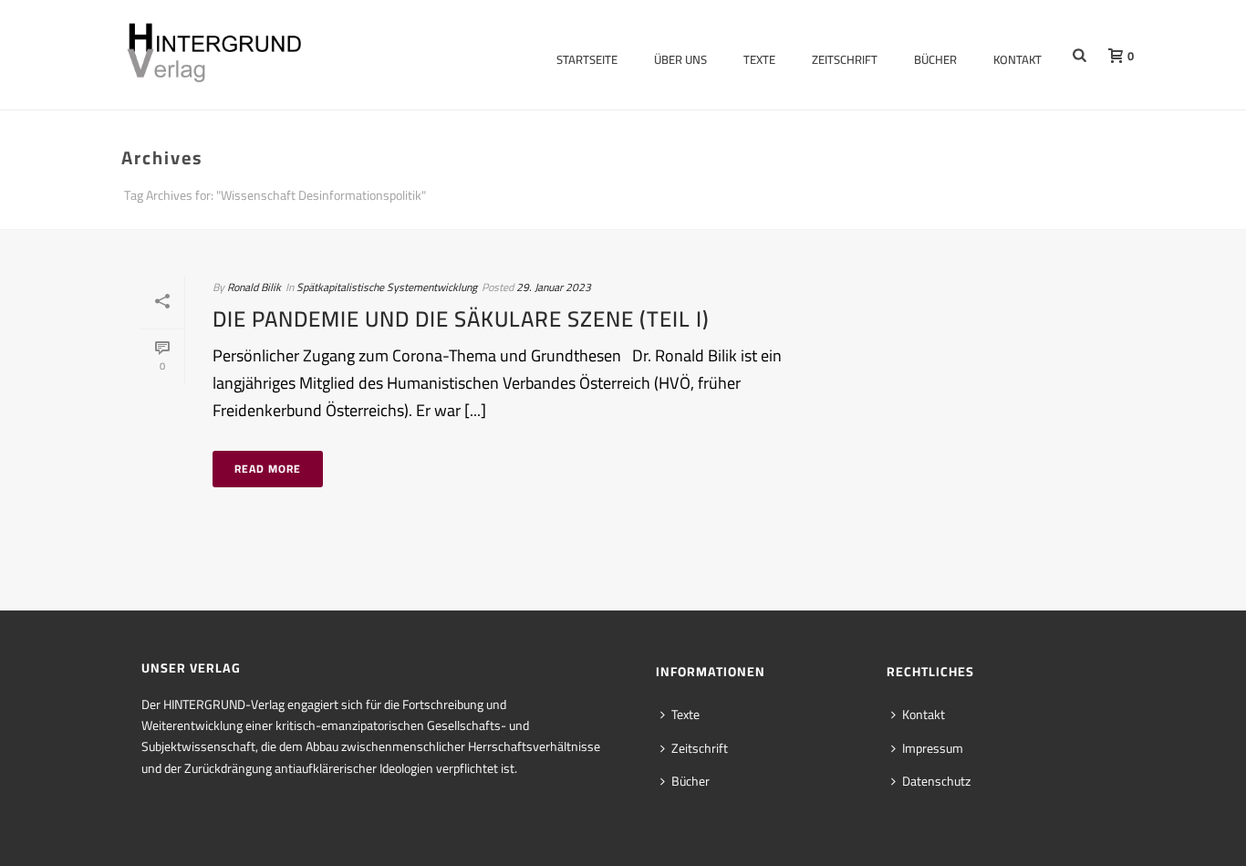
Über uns (680, 59)
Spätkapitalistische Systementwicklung (386, 286)
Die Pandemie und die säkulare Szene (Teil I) (461, 318)
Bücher (935, 59)
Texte (759, 59)
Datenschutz (936, 781)
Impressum (932, 748)
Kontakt (1017, 59)
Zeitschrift (844, 59)
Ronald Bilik (254, 286)
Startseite (587, 59)
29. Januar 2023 (553, 286)
